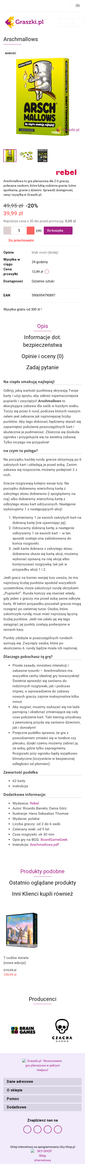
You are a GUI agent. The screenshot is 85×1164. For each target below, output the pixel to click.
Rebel (34, 803)
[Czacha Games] (62, 1030)
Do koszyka (55, 230)
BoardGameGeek (54, 839)
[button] (42, 1082)
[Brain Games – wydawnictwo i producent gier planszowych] (23, 1030)
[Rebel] (66, 171)
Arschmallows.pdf (44, 844)
